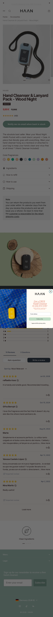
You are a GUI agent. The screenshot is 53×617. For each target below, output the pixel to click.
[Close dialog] (50, 291)
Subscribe (40, 319)
